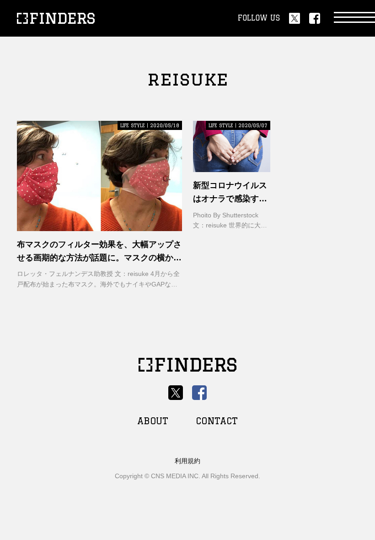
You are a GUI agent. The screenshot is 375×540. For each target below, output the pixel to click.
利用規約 (187, 460)
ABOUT (152, 421)
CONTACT (217, 421)
